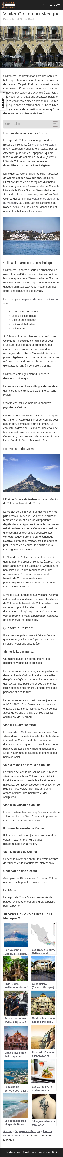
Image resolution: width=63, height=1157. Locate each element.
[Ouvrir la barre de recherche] (43, 5)
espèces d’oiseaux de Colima (40, 299)
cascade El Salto (17, 732)
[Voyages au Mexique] (8, 5)
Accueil (7, 1131)
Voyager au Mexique (27, 1131)
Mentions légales (13, 1152)
